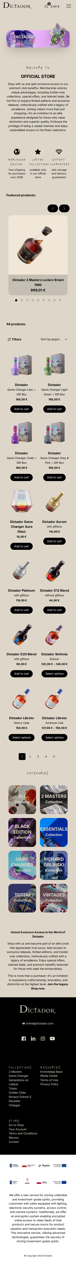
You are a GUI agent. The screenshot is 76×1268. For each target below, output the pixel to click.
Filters (16, 339)
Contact (14, 1141)
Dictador (21, 389)
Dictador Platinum (21, 592)
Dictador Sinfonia (54, 656)
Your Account (18, 1129)
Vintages (14, 1105)
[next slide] (64, 208)
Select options (54, 673)
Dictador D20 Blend (21, 656)
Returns (14, 1137)
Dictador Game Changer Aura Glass (21, 526)
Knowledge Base (51, 1071)
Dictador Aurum (54, 524)
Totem (13, 1088)
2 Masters (15, 1071)
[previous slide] (53, 208)
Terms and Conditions (23, 1133)
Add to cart (21, 409)
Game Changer (18, 1075)
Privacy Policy (49, 1084)
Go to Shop (16, 1125)
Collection (22, 832)
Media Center (49, 1075)
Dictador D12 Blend (54, 592)
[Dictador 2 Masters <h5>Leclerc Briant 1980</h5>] (38, 245)
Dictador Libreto (21, 720)
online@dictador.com (40, 1023)
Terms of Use (49, 1080)
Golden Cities (17, 1092)
